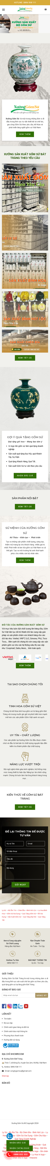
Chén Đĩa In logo (20, 1158)
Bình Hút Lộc (31, 910)
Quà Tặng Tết (18, 1151)
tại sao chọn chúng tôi (25, 684)
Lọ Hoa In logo (38, 1154)
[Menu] (3, 10)
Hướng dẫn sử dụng (12, 1040)
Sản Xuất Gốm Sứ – (15, 917)
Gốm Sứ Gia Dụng (13, 914)
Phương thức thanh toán (14, 1036)
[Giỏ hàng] (46, 10)
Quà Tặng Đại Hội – (30, 917)
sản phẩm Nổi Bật (25, 498)
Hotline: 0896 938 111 (25, 3)
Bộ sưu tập (8, 1023)
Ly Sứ (4, 910)
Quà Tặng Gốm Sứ (29, 914)
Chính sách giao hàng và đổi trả (16, 1027)
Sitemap (5, 1076)
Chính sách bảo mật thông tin (15, 1031)
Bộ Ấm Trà (12, 910)
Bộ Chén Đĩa (25, 1132)
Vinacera (33, 1158)
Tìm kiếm (7, 1019)
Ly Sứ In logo (32, 1151)
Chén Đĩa (21, 910)
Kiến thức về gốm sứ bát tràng (25, 796)
